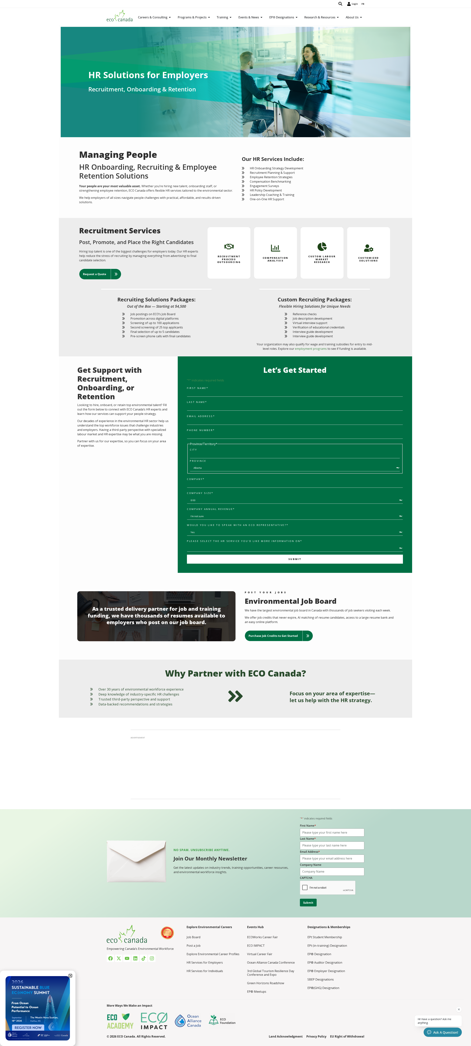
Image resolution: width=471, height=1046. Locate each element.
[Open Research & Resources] (337, 17)
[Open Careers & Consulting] (169, 17)
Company (196, 479)
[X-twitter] (118, 958)
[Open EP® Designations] (296, 17)
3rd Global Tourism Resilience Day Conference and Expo (270, 973)
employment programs (311, 349)
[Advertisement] (235, 766)
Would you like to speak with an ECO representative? (237, 525)
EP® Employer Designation (326, 971)
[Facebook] (110, 958)
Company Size (200, 493)
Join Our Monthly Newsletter (210, 858)
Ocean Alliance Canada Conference (271, 962)
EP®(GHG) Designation (323, 988)
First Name (197, 388)
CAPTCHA (306, 878)
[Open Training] (230, 17)
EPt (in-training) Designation (327, 946)
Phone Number (201, 430)
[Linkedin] (135, 958)
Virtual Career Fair (259, 954)
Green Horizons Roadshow (265, 983)
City (193, 450)
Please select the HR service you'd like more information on (244, 541)
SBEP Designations (320, 979)
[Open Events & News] (261, 17)
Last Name (197, 402)
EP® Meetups (256, 992)
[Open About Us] (361, 17)
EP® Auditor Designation (324, 962)
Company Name (310, 865)
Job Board (193, 937)
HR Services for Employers (205, 962)
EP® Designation (319, 954)
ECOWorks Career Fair (262, 937)
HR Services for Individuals (205, 971)
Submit (294, 559)
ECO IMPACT (256, 946)
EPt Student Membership (324, 937)
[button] (100, 274)
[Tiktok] (143, 958)
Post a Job (194, 946)
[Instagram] (151, 958)
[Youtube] (127, 958)
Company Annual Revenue (211, 509)
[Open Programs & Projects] (209, 17)
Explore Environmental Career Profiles (213, 954)
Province (198, 461)
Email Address (201, 416)
